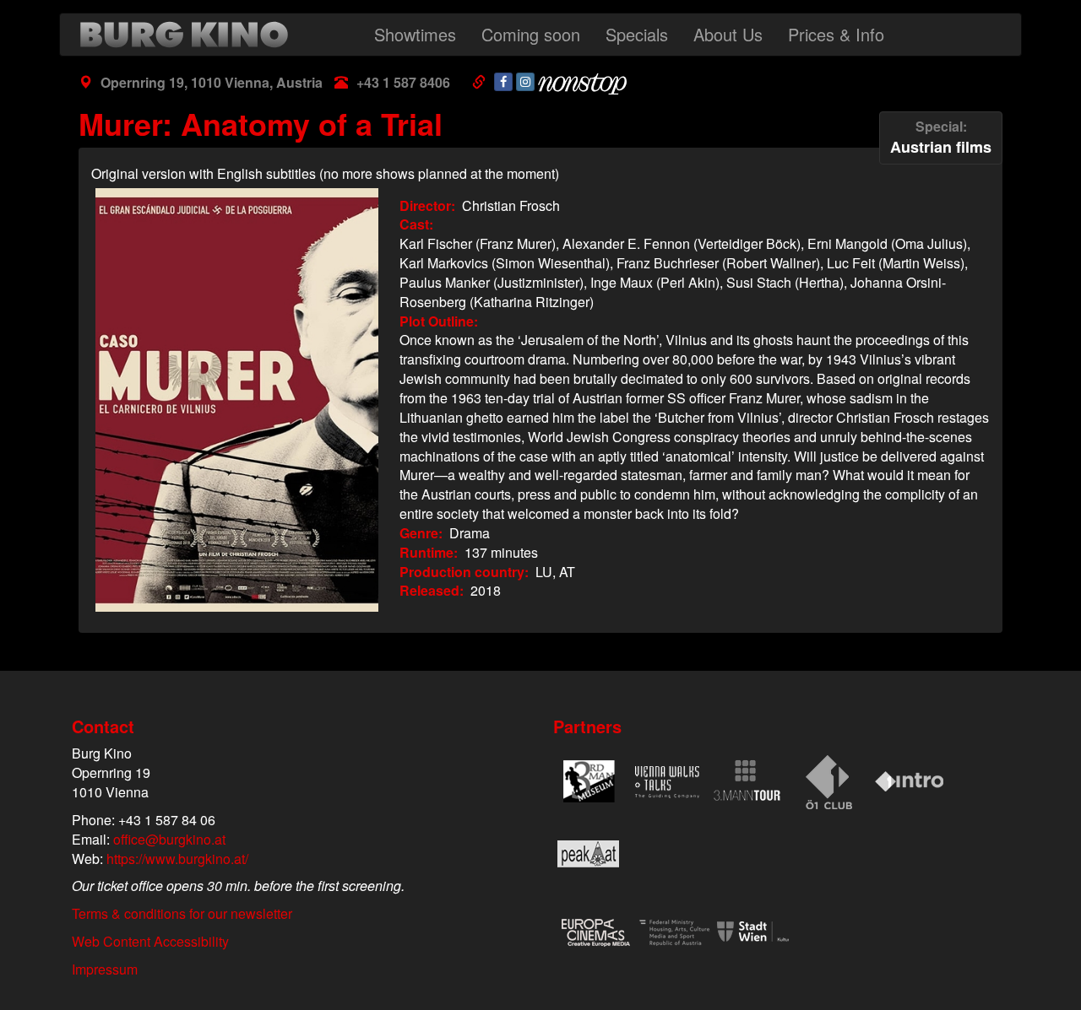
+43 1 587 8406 (403, 82)
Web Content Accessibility (150, 941)
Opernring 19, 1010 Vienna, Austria (211, 82)
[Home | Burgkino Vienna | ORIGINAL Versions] (188, 35)
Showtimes (415, 34)
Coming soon (530, 34)
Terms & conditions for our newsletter (182, 913)
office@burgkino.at (169, 839)
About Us (728, 34)
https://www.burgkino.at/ (177, 858)
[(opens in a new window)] (503, 82)
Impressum (105, 969)
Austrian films (940, 137)
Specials (637, 34)
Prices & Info (836, 34)
